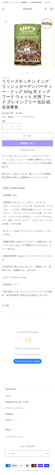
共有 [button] (7, 305)
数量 (4, 121)
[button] (3, 9)
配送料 (10, 117)
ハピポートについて (14, 436)
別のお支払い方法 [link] (27, 150)
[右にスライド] (33, 73)
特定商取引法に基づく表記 (17, 402)
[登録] (47, 453)
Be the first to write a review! (27, 361)
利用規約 (9, 414)
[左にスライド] (22, 73)
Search (8, 396)
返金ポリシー (11, 420)
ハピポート (24, 470)
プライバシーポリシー (15, 408)
